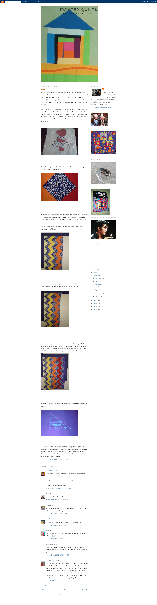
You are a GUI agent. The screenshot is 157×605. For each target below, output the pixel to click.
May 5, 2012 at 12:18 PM (56, 581)
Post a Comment (46, 586)
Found (97, 287)
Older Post (84, 589)
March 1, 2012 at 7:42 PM (57, 525)
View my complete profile (101, 107)
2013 (95, 272)
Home (64, 589)
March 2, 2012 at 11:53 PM (57, 539)
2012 (95, 275)
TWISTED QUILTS (79, 10)
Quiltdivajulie (50, 470)
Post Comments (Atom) (56, 594)
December (98, 278)
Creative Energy (100, 293)
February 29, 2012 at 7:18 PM (58, 500)
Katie (47, 530)
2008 (95, 309)
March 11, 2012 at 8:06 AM (57, 555)
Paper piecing (99, 290)
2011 (95, 300)
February (98, 284)
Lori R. (48, 519)
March (97, 281)
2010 (95, 303)
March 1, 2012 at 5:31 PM (57, 514)
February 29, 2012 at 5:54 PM (58, 489)
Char (47, 505)
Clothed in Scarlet (51, 560)
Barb (47, 494)
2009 (95, 306)
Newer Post (44, 589)
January (98, 296)
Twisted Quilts (110, 89)
